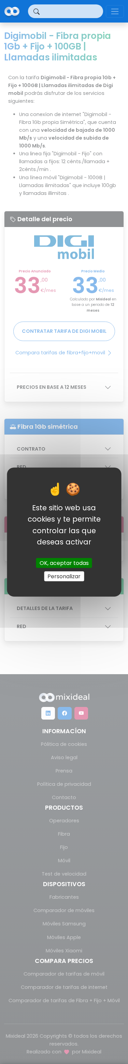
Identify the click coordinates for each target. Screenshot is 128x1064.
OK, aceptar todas (64, 563)
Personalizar (64, 576)
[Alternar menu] (115, 11)
